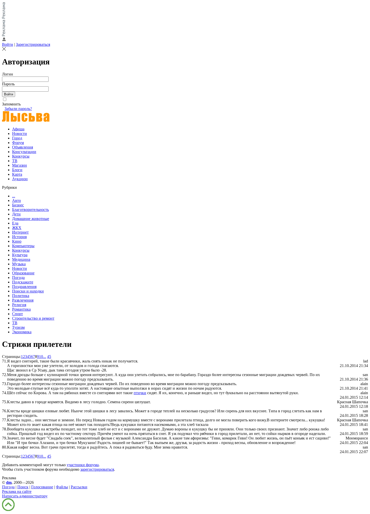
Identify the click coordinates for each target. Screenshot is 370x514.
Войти (7, 44)
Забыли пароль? (18, 108)
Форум (18, 142)
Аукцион (20, 179)
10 (41, 356)
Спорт (17, 314)
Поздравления (24, 286)
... (13, 196)
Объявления (22, 147)
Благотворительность (30, 209)
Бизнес (18, 205)
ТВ (14, 161)
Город (17, 138)
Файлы (62, 487)
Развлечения (22, 300)
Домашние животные (30, 218)
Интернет (20, 232)
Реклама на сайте (16, 491)
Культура (19, 255)
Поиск (22, 487)
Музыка (19, 264)
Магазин (19, 165)
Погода (18, 277)
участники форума (83, 465)
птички (140, 393)
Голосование (42, 487)
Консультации (24, 152)
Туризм (18, 327)
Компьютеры (23, 246)
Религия (19, 305)
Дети (16, 214)
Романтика (21, 309)
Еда (15, 223)
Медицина (21, 259)
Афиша (18, 129)
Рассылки (79, 487)
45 (49, 356)
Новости (19, 133)
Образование (23, 273)
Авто (16, 200)
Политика (20, 295)
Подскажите (22, 282)
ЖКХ (16, 228)
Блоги (17, 170)
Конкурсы (20, 156)
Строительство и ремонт (33, 318)
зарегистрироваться (97, 469)
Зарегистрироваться (33, 44)
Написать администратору (25, 496)
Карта (17, 174)
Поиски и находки (28, 291)
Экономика (21, 332)
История (19, 237)
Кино (16, 241)
